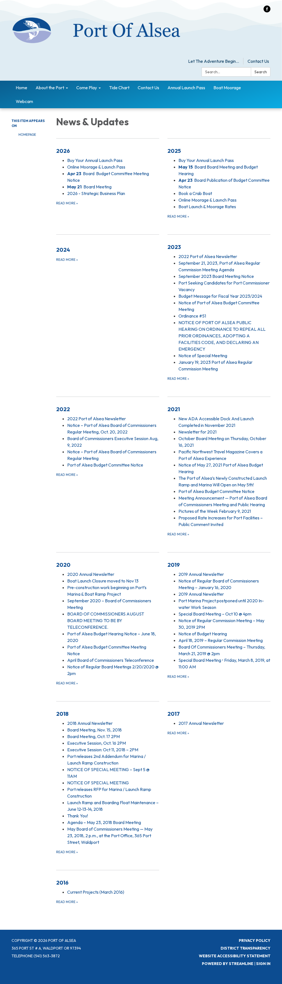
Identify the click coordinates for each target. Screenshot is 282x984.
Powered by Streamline (227, 963)
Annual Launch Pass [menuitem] (186, 87)
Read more (67, 203)
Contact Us (258, 61)
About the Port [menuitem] (50, 87)
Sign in (263, 963)
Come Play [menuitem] (86, 87)
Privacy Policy (254, 940)
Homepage (27, 134)
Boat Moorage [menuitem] (227, 87)
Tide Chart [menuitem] (119, 87)
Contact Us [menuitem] (148, 87)
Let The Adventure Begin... (213, 61)
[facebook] (267, 10)
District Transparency (245, 948)
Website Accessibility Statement (234, 955)
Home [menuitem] (21, 87)
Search (260, 71)
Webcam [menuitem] (24, 101)
